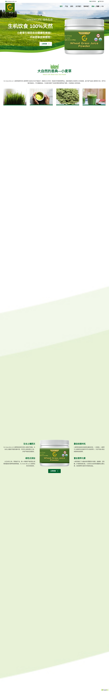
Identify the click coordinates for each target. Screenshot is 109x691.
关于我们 (78, 6)
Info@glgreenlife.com (12, 1)
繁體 (97, 6)
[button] (45, 44)
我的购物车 (93, 1)
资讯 (71, 6)
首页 (61, 6)
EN (103, 6)
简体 (93, 6)
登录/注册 (101, 1)
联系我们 (86, 6)
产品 (66, 6)
